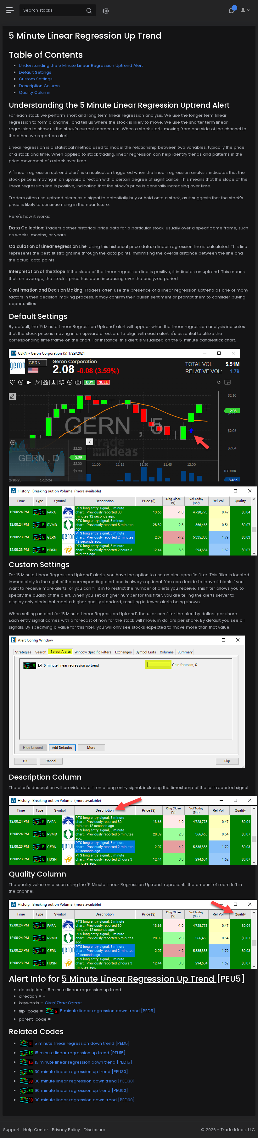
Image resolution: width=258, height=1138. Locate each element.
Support (11, 1130)
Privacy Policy (66, 1130)
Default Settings (35, 72)
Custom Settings (36, 79)
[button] (105, 10)
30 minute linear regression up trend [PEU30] (81, 1072)
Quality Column (34, 92)
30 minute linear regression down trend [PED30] (85, 1081)
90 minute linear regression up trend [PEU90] (81, 1090)
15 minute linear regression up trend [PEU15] (80, 1053)
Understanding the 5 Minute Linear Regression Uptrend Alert (81, 65)
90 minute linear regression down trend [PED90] (85, 1100)
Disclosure (94, 1130)
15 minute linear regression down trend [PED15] (83, 1062)
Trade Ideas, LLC (238, 1130)
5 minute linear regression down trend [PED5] (107, 1011)
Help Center (35, 1130)
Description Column (39, 86)
